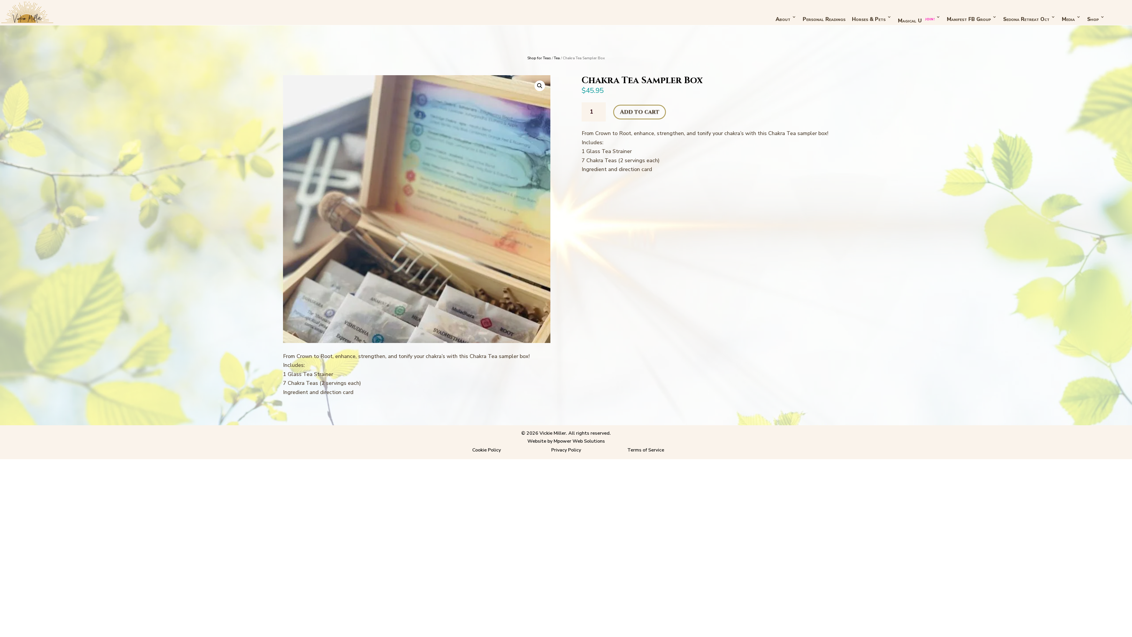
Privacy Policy (566, 450)
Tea (557, 58)
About (783, 19)
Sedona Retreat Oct (1026, 19)
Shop (1093, 19)
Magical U (916, 20)
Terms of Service (645, 450)
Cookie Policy (486, 450)
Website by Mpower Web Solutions (566, 441)
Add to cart (639, 112)
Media (1068, 19)
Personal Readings (824, 19)
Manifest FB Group (969, 19)
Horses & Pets (869, 19)
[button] (539, 86)
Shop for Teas (539, 58)
